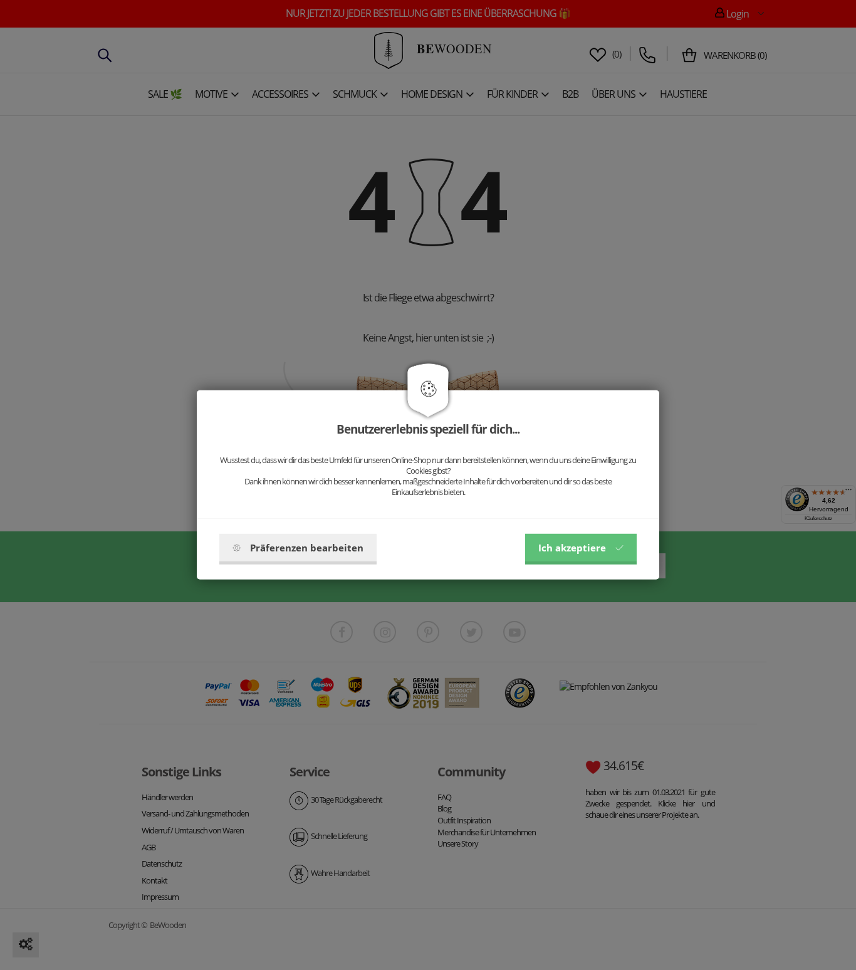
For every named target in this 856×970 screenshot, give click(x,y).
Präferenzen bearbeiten (306, 547)
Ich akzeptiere (572, 547)
